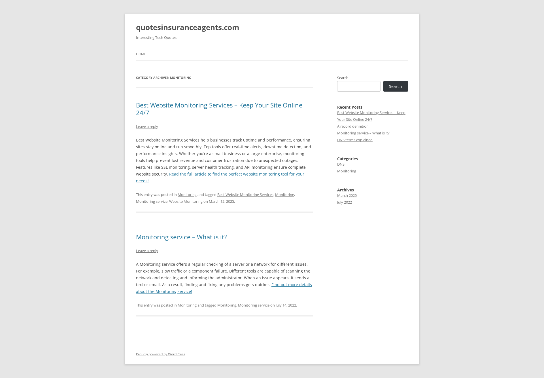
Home (141, 54)
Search (342, 77)
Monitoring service (151, 201)
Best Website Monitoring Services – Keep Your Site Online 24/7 (219, 109)
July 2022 (344, 202)
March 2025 (347, 195)
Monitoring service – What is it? (181, 237)
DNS (341, 164)
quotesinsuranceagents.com (187, 27)
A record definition (353, 126)
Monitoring (187, 194)
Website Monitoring (186, 201)
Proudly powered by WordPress (160, 354)
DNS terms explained (355, 139)
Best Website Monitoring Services (245, 194)
